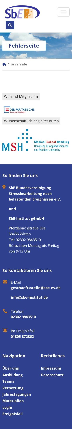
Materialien (13, 400)
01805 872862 (22, 336)
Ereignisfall (12, 413)
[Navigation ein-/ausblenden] (63, 12)
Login (7, 407)
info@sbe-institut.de (29, 297)
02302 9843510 (23, 316)
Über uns (10, 368)
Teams (8, 381)
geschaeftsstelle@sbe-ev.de (36, 287)
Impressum (51, 368)
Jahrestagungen (16, 394)
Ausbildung (12, 374)
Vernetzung (12, 387)
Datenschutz (52, 374)
